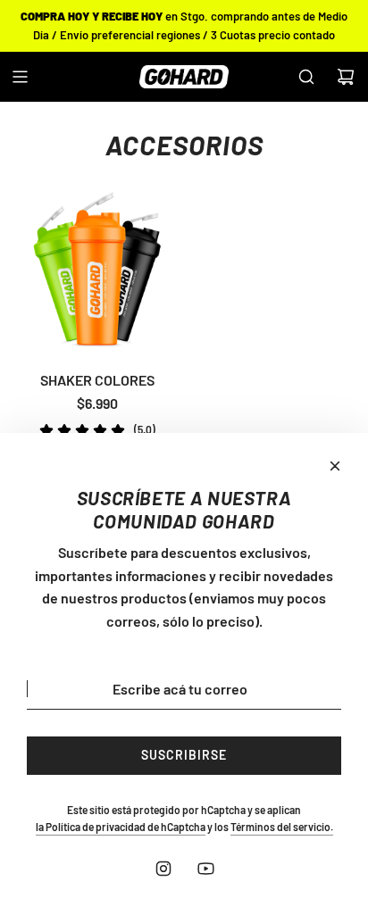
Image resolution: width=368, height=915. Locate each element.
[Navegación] (19, 76)
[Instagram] (163, 868)
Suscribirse (184, 754)
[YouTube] (205, 868)
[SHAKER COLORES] (96, 270)
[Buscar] (306, 76)
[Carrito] (345, 76)
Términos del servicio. (281, 826)
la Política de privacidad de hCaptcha (120, 826)
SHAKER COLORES (97, 379)
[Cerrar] (335, 466)
